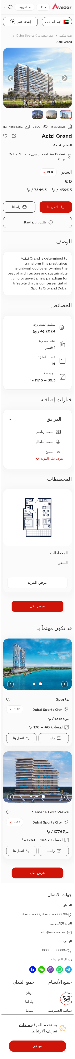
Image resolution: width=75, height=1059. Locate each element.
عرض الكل (37, 606)
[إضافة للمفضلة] (5, 135)
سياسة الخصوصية (60, 1011)
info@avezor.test (53, 932)
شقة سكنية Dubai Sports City (35, 35)
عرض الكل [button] (37, 873)
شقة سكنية (65, 35)
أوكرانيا (29, 1002)
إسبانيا (30, 1011)
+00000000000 (54, 950)
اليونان (30, 993)
